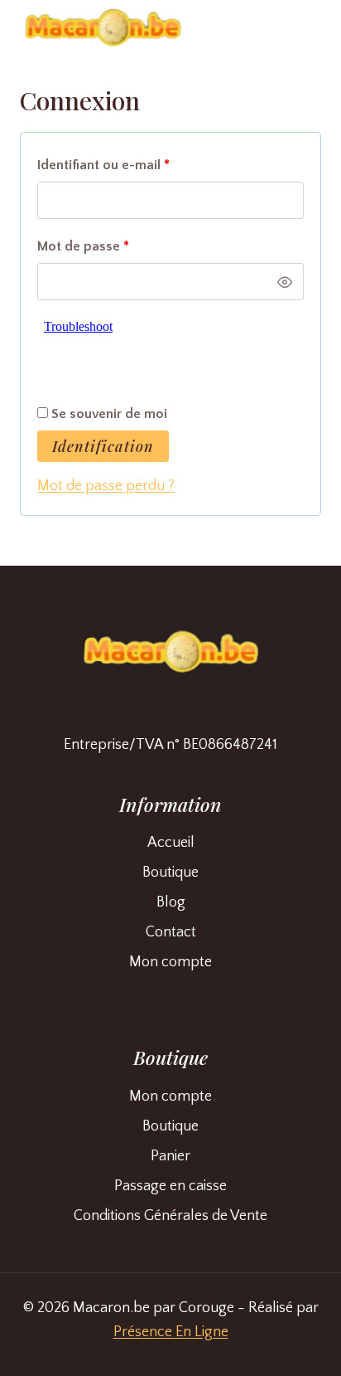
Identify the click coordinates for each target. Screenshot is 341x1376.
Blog (170, 902)
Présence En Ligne (170, 1332)
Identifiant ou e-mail (137, 165)
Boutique (170, 872)
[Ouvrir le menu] (301, 33)
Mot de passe (117, 246)
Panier (170, 1156)
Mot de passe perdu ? (106, 486)
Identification (103, 446)
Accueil (171, 842)
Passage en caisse (170, 1186)
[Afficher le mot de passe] (285, 282)
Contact (171, 932)
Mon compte (170, 962)
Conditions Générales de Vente (170, 1216)
